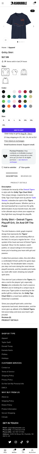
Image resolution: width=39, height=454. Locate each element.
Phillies (4, 354)
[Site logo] (19, 3)
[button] (4, 26)
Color (4, 88)
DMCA (4, 388)
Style (4, 66)
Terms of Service (8, 372)
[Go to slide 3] (22, 41)
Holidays (5, 358)
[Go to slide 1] (17, 41)
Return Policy (7, 405)
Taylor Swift (6, 342)
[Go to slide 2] (19, 41)
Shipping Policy (8, 376)
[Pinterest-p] (27, 442)
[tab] (12, 176)
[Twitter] (9, 442)
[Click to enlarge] (5, 40)
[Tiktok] (21, 442)
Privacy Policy (7, 380)
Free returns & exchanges (14, 141)
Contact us (6, 367)
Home (4, 47)
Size (3, 116)
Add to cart (19, 130)
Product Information (9, 409)
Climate (5, 417)
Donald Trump (7, 346)
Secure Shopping (8, 413)
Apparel (11, 47)
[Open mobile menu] (3, 3)
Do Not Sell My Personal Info (13, 384)
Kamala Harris (7, 350)
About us (5, 397)
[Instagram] (15, 442)
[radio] (5, 72)
